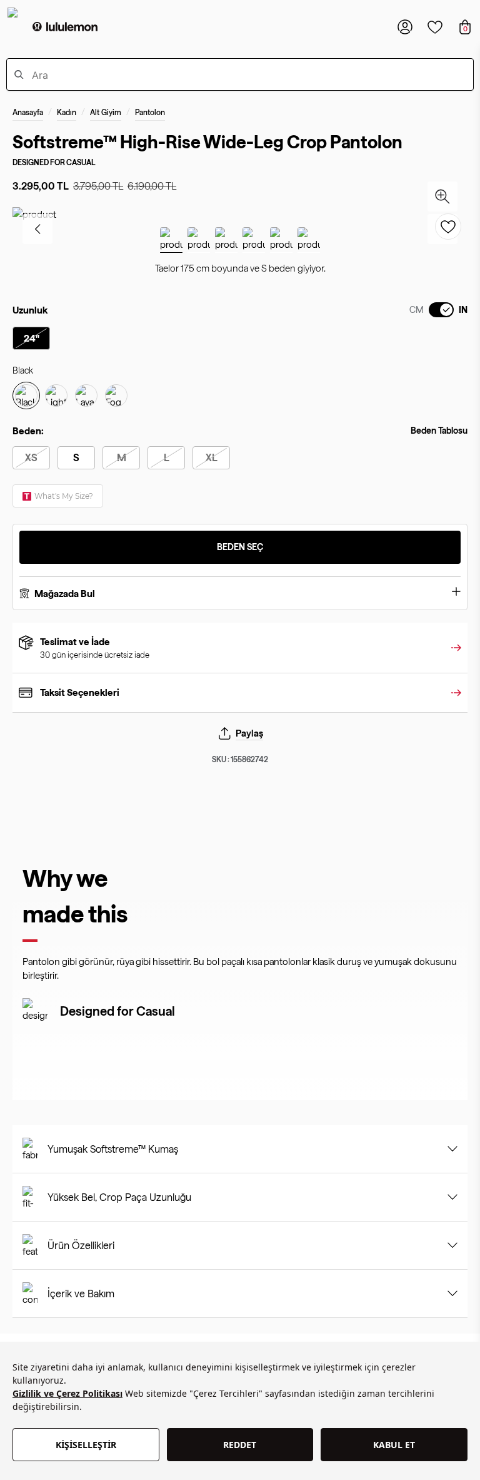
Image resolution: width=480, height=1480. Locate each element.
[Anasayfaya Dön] (65, 27)
